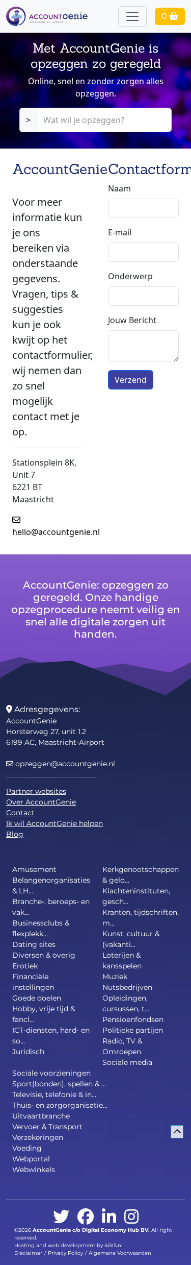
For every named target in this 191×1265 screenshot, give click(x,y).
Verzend (131, 379)
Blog (14, 834)
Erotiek (25, 965)
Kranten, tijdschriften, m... (140, 918)
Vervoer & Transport (47, 1126)
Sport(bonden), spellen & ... (59, 1083)
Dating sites (34, 944)
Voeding (27, 1148)
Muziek (114, 976)
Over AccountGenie (41, 802)
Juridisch (28, 1051)
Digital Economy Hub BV (115, 1230)
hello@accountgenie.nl (56, 526)
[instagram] (131, 1217)
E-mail (119, 232)
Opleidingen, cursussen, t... (125, 1003)
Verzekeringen (37, 1137)
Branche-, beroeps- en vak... (51, 907)
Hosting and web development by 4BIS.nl (68, 1245)
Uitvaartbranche (41, 1116)
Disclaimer (28, 1253)
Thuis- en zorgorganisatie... (59, 1105)
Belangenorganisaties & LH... (51, 885)
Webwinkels (33, 1169)
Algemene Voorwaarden (120, 1253)
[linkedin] (109, 1217)
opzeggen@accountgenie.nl (64, 763)
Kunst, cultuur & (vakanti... (130, 939)
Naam (119, 188)
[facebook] (85, 1217)
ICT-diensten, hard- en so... (51, 1035)
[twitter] (61, 1217)
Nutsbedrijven (127, 987)
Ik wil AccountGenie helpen (54, 823)
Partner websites (36, 791)
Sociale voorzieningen (51, 1073)
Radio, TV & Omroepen (122, 1046)
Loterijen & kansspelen (122, 960)
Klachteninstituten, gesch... (136, 896)
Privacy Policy (65, 1253)
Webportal (31, 1158)
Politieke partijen (132, 1030)
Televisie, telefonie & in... (54, 1094)
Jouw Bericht (132, 320)
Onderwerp (130, 276)
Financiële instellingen (33, 982)
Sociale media (127, 1062)
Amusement (34, 869)
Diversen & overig (43, 955)
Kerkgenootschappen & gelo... (140, 875)
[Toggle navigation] (132, 16)
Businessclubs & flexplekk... (40, 928)
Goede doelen (36, 998)
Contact (20, 812)
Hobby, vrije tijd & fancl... (43, 1014)
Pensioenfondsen (132, 1019)
